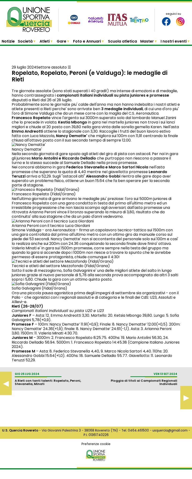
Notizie (8, 41)
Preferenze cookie (96, 444)
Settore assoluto (51, 67)
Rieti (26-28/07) (27, 306)
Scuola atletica (122, 41)
